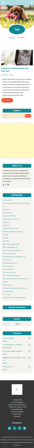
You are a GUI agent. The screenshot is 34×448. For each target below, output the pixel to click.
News (4, 241)
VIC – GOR (6, 294)
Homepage (12, 37)
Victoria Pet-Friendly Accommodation (13, 297)
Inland (4, 234)
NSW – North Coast (8, 253)
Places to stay (7, 266)
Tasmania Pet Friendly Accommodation (14, 288)
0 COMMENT (5, 74)
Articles (5, 209)
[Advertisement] (17, 141)
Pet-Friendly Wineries (9, 263)
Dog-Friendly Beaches (9, 228)
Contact (5, 222)
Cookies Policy (17, 414)
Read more (6, 100)
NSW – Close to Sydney (9, 244)
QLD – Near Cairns (8, 272)
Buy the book (6, 212)
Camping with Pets (8, 216)
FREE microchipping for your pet (12, 231)
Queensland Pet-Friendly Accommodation (14, 278)
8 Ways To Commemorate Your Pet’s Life (15, 70)
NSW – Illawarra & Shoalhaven (11, 250)
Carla (11, 74)
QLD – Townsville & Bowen (10, 275)
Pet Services (6, 260)
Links (4, 238)
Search (17, 324)
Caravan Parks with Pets (10, 219)
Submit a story (7, 285)
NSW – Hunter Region (9, 247)
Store (4, 282)
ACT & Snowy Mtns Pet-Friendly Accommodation (16, 203)
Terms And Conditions (17, 411)
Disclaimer (17, 416)
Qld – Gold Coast (7, 269)
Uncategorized (7, 291)
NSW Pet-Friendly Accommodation (12, 256)
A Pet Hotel (6, 200)
